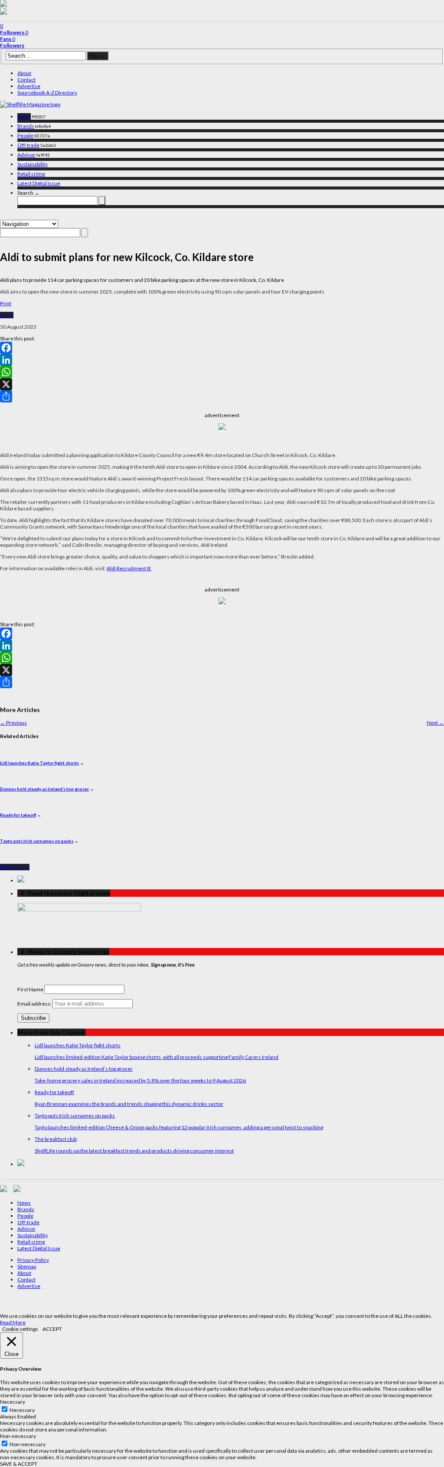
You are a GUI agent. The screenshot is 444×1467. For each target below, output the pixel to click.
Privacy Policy (33, 1260)
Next (435, 722)
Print (5, 303)
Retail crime (31, 173)
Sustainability (32, 164)
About (24, 73)
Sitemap (26, 1266)
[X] (222, 384)
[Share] (222, 396)
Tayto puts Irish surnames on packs (36, 840)
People (25, 135)
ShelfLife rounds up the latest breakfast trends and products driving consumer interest (134, 1150)
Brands (25, 126)
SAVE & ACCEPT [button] (18, 1463)
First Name (30, 989)
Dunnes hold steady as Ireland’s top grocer (44, 788)
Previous (13, 722)
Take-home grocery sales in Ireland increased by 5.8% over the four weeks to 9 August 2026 (140, 1080)
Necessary (22, 1410)
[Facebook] (222, 348)
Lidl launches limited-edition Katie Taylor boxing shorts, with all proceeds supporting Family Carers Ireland (156, 1057)
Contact (26, 79)
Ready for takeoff (18, 814)
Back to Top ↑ (14, 867)
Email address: (34, 1003)
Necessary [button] (12, 1401)
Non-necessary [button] (18, 1436)
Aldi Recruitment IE (129, 568)
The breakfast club (56, 1139)
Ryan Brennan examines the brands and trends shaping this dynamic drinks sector (129, 1104)
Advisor (26, 154)
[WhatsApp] (222, 372)
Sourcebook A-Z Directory (47, 92)
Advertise (28, 86)
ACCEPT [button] (52, 1329)
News (24, 116)
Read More (13, 1322)
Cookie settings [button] (20, 1329)
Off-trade (28, 145)
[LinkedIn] (222, 360)
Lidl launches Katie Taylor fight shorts (39, 762)
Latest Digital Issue (38, 183)
